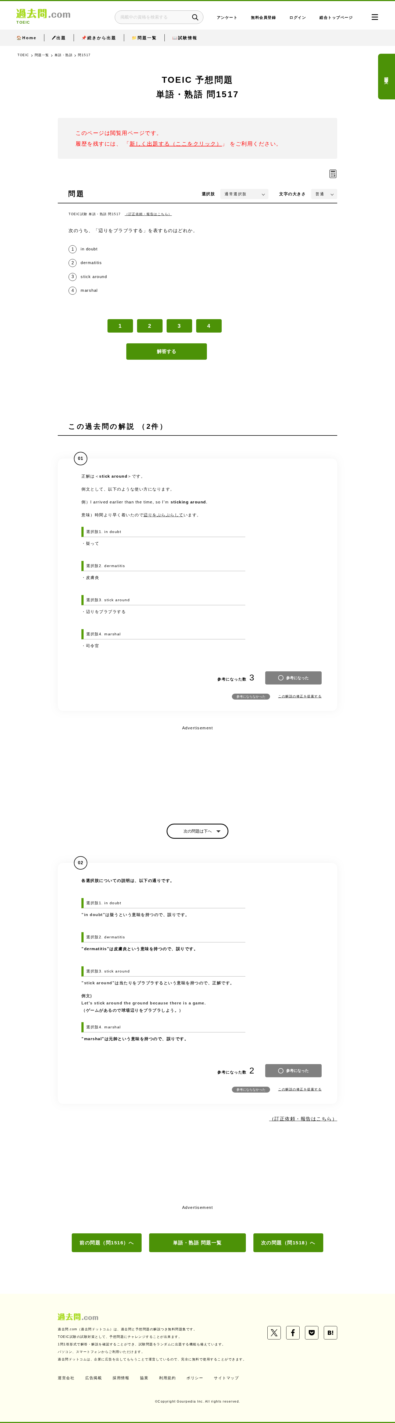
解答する (166, 351)
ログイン (297, 18)
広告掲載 (93, 1378)
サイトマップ (226, 1378)
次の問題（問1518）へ (288, 1242)
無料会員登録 (263, 18)
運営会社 (66, 1378)
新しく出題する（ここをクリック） (176, 144)
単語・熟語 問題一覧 (197, 1242)
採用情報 (121, 1378)
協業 (144, 1378)
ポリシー (194, 1378)
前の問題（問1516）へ (107, 1242)
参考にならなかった (250, 696)
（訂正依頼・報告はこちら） (148, 214)
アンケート (227, 18)
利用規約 (167, 1378)
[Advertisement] (197, 770)
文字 (292, 194)
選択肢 (208, 194)
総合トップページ (336, 18)
